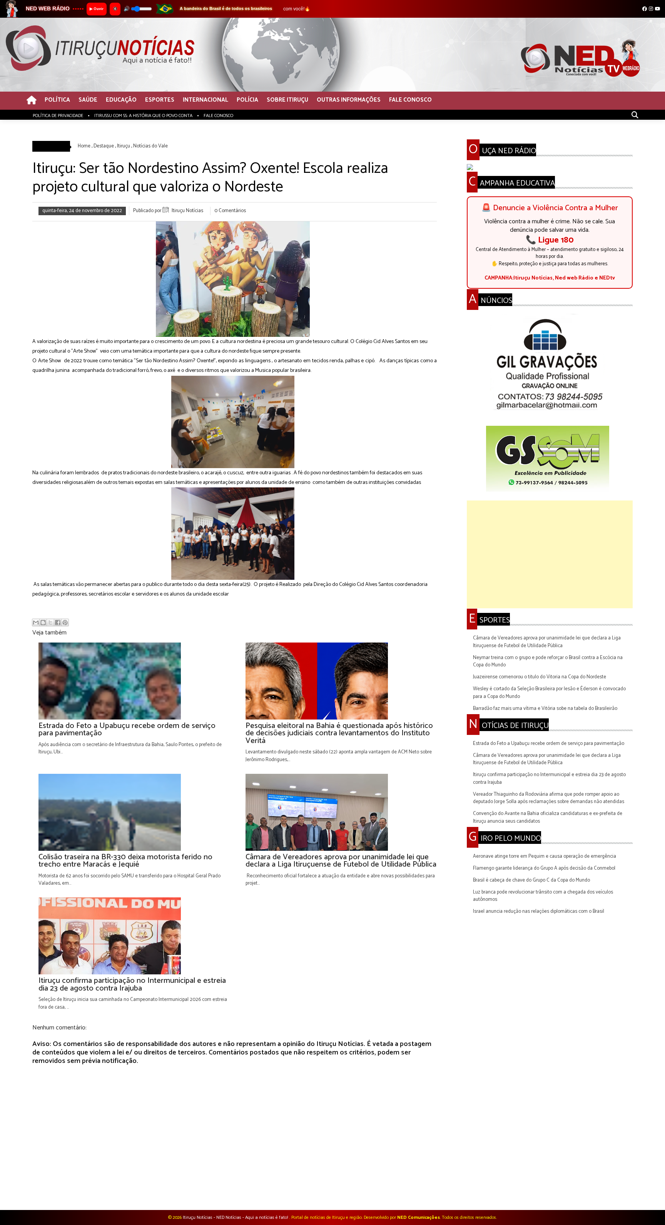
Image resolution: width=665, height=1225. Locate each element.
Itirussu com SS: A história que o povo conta (143, 115)
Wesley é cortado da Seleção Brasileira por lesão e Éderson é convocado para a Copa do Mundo (549, 693)
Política (57, 100)
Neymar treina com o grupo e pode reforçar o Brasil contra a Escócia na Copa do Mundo (548, 661)
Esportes (159, 100)
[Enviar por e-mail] (36, 622)
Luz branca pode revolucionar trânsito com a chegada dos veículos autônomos (543, 896)
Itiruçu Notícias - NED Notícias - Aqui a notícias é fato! (236, 1217)
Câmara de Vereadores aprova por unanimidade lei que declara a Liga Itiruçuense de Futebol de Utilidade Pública (547, 642)
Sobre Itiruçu (287, 100)
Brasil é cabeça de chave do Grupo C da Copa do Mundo (531, 880)
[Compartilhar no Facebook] (58, 622)
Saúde (88, 100)
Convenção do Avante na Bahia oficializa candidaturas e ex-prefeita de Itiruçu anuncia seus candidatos (547, 817)
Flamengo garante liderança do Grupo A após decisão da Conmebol (544, 868)
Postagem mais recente (57, 1190)
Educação (121, 100)
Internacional (205, 100)
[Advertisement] (550, 554)
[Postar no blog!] (43, 622)
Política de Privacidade (58, 115)
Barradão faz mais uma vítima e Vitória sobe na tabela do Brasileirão (545, 709)
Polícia (247, 100)
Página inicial (236, 1190)
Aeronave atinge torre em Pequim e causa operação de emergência (544, 856)
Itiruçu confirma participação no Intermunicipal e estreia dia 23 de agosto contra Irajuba (549, 779)
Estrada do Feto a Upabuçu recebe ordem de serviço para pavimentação (548, 744)
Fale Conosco (410, 100)
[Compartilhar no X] (50, 622)
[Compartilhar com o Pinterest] (65, 622)
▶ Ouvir (97, 9)
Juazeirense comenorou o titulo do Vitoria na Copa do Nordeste (539, 677)
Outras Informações (349, 100)
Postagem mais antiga (413, 1190)
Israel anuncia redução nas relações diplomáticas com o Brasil (538, 911)
